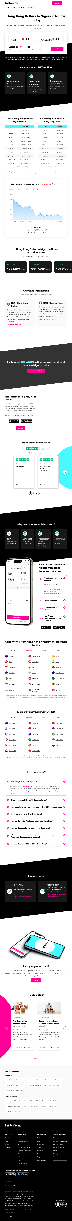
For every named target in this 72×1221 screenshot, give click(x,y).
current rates (26, 786)
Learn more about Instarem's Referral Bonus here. (56, 895)
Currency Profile (58, 1144)
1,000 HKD (11, 156)
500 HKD (11, 152)
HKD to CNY (59, 723)
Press (6, 1141)
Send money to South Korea (32, 1080)
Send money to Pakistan (52, 1080)
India (57, 662)
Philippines (35, 678)
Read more (36, 1058)
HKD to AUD (12, 723)
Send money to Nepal (13, 1085)
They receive (44, 37)
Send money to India (12, 1080)
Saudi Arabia (59, 678)
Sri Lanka (58, 684)
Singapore (12, 684)
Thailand (11, 690)
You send (13, 37)
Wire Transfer (57, 1157)
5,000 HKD (11, 160)
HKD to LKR (35, 745)
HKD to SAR (35, 740)
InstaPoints (21, 1138)
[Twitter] (8, 1185)
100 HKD (11, 148)
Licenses (7, 1147)
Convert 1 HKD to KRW (31, 1101)
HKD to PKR (59, 734)
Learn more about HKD (14, 324)
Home (7, 7)
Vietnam (58, 690)
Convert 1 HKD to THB (49, 1106)
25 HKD (11, 141)
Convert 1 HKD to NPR (13, 1106)
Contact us (40, 1154)
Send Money (57, 49)
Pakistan (11, 678)
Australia (11, 656)
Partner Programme (24, 1147)
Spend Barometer (40, 1148)
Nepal (34, 673)
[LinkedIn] (11, 1185)
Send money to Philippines (32, 1085)
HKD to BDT (35, 723)
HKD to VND (36, 751)
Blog (54, 1138)
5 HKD (11, 134)
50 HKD (11, 145)
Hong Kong (35, 662)
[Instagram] (14, 1185)
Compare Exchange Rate (24, 1155)
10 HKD (11, 137)
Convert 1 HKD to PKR (49, 1101)
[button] (53, 579)
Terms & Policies (9, 1216)
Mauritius (11, 673)
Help (19, 1160)
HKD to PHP (12, 740)
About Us (8, 1138)
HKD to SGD (59, 740)
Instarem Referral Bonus (23, 1142)
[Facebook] (5, 1185)
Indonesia (12, 667)
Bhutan (57, 656)
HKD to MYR (59, 729)
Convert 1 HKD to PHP (31, 1106)
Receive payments (40, 1142)
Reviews (7, 1144)
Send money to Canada (14, 1090)
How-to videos (22, 1163)
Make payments (42, 1138)
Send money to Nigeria (36, 371)
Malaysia (58, 667)
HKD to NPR (12, 734)
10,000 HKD (11, 163)
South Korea (36, 684)
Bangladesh (36, 656)
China (10, 662)
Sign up (46, 584)
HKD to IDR (35, 729)
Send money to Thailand (52, 1085)
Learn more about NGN (46, 319)
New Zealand (59, 673)
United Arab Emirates (36, 690)
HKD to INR (12, 729)
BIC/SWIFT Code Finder (58, 1148)
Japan (34, 667)
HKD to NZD (36, 734)
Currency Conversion (18, 7)
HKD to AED (12, 751)
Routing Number (58, 1154)
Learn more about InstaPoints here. (23, 897)
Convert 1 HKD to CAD (13, 1111)
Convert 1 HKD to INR (13, 1101)
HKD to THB (59, 745)
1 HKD (11, 130)
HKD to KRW (12, 745)
